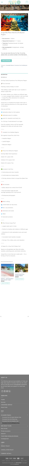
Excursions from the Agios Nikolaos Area (11, 417)
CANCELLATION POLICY (7, 449)
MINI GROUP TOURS (6, 426)
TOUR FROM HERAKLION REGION (9, 436)
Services (3, 402)
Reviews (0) (4, 77)
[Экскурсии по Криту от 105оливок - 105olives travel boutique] (14, 2)
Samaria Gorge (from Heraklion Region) (19, 275)
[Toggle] (27, 415)
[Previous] (1, 319)
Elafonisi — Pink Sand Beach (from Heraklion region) (7, 279)
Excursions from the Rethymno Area (10, 423)
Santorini (3, 433)
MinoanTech (18, 462)
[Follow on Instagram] (5, 391)
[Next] (28, 319)
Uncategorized (5, 438)
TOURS (3, 399)
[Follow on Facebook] (2, 391)
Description (4, 74)
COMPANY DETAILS (6, 453)
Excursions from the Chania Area (9, 419)
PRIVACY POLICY (5, 446)
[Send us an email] (7, 391)
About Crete (4, 407)
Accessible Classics (10, 65)
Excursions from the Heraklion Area (10, 421)
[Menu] (2, 2)
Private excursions (5, 431)
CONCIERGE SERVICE (6, 404)
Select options (5, 283)
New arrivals (4, 428)
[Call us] (9, 391)
